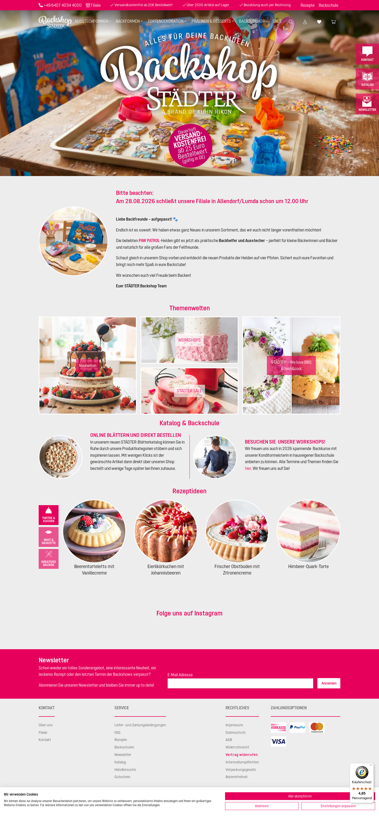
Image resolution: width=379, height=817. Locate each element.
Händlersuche (125, 770)
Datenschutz (236, 732)
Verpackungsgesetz (241, 770)
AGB (229, 740)
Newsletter (367, 110)
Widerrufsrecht (237, 747)
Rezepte (308, 5)
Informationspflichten (242, 762)
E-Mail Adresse (180, 674)
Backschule (328, 5)
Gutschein (122, 777)
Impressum (234, 725)
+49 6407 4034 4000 (63, 5)
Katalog (367, 85)
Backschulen (124, 747)
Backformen (128, 21)
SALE (277, 21)
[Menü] (371, 766)
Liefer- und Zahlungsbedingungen (140, 725)
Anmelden (329, 683)
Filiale (96, 5)
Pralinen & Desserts (211, 21)
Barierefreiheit (237, 777)
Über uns (46, 725)
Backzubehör (252, 21)
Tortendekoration (166, 21)
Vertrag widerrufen (242, 755)
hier (248, 468)
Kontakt (367, 60)
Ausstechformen (91, 21)
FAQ (117, 732)
